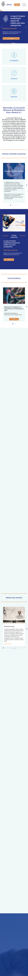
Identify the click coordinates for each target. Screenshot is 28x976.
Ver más (11, 38)
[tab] (13, 43)
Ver (9, 259)
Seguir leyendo (7, 644)
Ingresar (17, 4)
